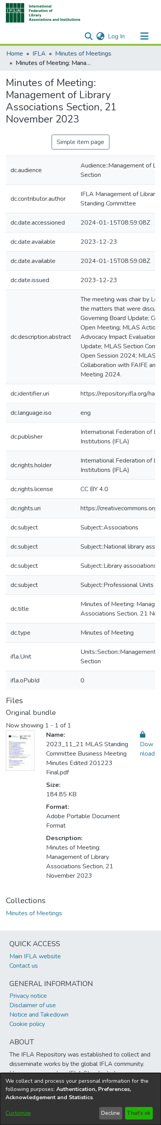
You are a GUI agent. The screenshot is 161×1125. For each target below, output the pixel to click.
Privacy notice (28, 996)
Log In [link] (116, 36)
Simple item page (80, 142)
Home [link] (14, 53)
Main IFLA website (35, 956)
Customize (18, 1113)
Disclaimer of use (32, 1005)
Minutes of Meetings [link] (83, 53)
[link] (34, 913)
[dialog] (80, 1099)
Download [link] (147, 749)
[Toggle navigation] (144, 36)
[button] (43, 13)
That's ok (138, 1113)
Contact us (23, 965)
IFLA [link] (39, 53)
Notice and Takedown (38, 1014)
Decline (110, 1113)
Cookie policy (27, 1024)
